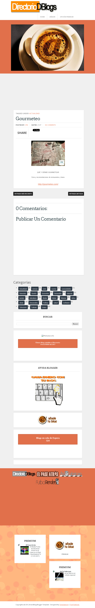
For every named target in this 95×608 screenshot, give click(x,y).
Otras (21, 303)
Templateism (63, 605)
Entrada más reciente (23, 194)
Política (45, 303)
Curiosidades (66, 289)
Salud (56, 303)
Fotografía (57, 293)
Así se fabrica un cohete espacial (69, 574)
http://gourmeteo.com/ (48, 184)
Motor (54, 298)
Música (63, 298)
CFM (26, 125)
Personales (34, 303)
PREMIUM (65, 554)
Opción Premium (66, 17)
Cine (44, 289)
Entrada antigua (76, 194)
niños (73, 298)
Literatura (33, 298)
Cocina (53, 289)
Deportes (22, 293)
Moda (45, 298)
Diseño (34, 293)
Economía (45, 293)
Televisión (23, 307)
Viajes (44, 307)
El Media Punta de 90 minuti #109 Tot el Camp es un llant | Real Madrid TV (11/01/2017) (35, 551)
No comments (50, 125)
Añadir (52, 17)
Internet (69, 293)
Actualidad (34, 113)
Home (42, 17)
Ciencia (34, 289)
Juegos (21, 298)
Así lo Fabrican (65, 571)
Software (66, 303)
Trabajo (34, 307)
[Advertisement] (48, 93)
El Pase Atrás (31, 545)
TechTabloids (74, 605)
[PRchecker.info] (48, 336)
